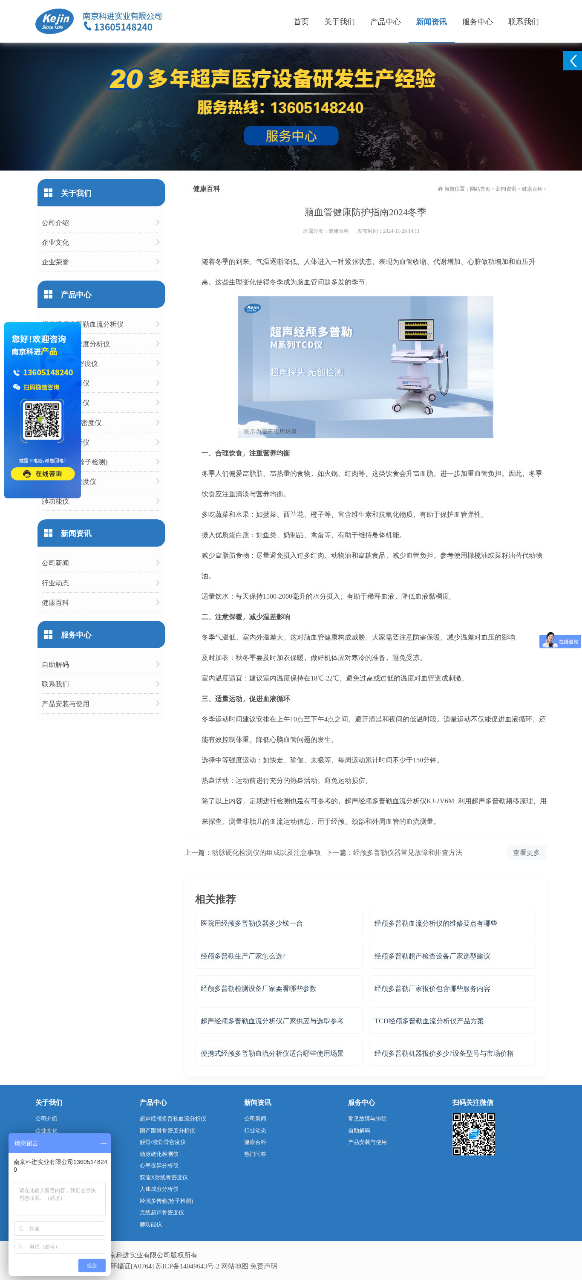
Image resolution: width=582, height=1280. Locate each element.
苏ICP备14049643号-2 (187, 1266)
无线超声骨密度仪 (69, 481)
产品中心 (385, 21)
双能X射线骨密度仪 (71, 422)
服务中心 (477, 21)
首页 (301, 21)
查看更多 (526, 852)
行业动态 (55, 583)
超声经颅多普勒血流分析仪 (83, 324)
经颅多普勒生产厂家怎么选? (243, 956)
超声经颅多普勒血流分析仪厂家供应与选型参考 (272, 1020)
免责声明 (263, 1266)
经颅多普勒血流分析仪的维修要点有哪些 (436, 923)
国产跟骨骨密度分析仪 (76, 343)
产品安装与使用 (65, 703)
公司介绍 (55, 222)
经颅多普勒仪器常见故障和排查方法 (407, 852)
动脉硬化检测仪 (65, 383)
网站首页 (480, 188)
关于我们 (339, 21)
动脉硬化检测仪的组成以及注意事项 (266, 852)
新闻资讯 (431, 21)
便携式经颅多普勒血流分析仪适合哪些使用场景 (272, 1053)
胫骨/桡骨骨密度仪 (70, 363)
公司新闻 (55, 563)
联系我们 (523, 21)
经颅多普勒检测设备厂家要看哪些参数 (259, 988)
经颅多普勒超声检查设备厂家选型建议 (432, 956)
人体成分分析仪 (65, 442)
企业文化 (55, 242)
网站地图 (234, 1266)
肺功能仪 (55, 501)
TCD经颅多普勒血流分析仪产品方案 (429, 1020)
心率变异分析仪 (65, 402)
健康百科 (532, 188)
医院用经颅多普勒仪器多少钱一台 (252, 923)
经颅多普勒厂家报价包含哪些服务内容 (432, 988)
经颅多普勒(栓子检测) (74, 461)
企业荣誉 (55, 261)
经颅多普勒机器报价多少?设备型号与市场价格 (444, 1053)
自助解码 (55, 664)
